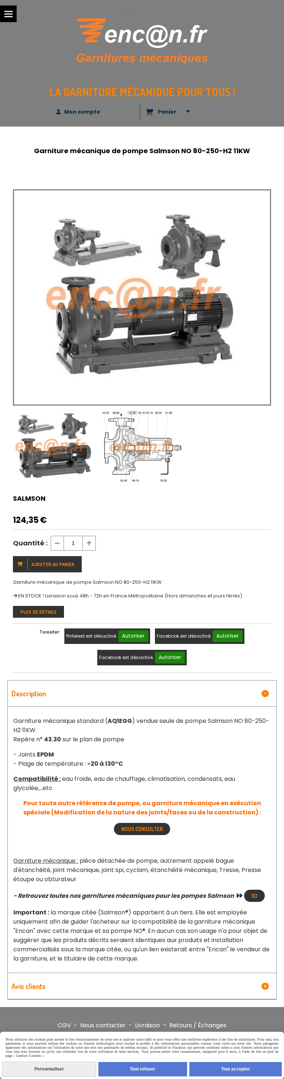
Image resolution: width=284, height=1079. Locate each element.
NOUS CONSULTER (142, 829)
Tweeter (50, 631)
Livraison (147, 1025)
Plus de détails (38, 612)
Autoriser (133, 636)
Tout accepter (235, 1069)
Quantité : (30, 543)
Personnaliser (49, 1069)
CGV (64, 1025)
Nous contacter (103, 1025)
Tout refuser (142, 1069)
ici (254, 896)
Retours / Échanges (197, 1025)
